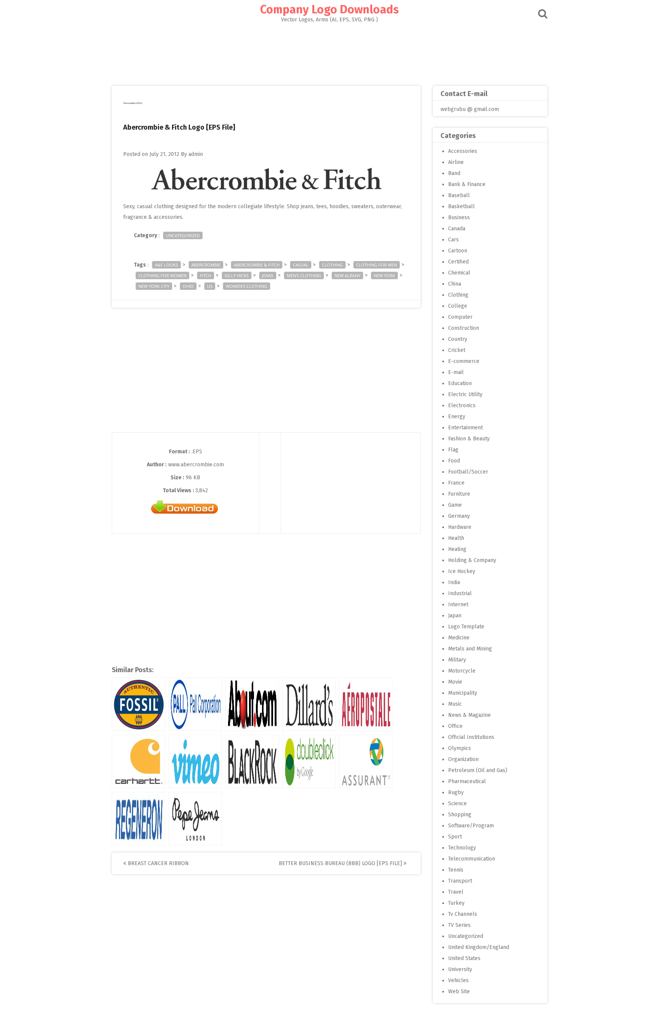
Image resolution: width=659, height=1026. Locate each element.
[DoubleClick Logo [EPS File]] (309, 761)
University (460, 969)
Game (455, 505)
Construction (463, 328)
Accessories (462, 151)
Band (454, 173)
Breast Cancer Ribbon (157, 863)
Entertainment (465, 427)
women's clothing (246, 286)
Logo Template (466, 626)
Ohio (188, 286)
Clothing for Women (162, 275)
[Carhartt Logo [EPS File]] (138, 761)
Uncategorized (183, 235)
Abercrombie (205, 265)
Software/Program (471, 825)
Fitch (205, 275)
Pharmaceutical (467, 781)
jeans (267, 275)
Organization (463, 759)
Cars (453, 239)
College (457, 306)
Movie (455, 682)
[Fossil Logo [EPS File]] (138, 704)
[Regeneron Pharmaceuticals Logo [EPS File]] (138, 818)
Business (459, 217)
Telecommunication (471, 859)
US (209, 286)
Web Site (459, 991)
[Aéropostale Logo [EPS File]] (365, 704)
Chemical (459, 273)
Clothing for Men (376, 265)
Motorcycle (462, 671)
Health (456, 538)
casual (301, 265)
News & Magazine (469, 715)
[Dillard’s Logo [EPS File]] (309, 704)
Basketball (461, 206)
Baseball (459, 195)
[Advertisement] (329, 52)
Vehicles (458, 980)
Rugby (456, 792)
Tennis (455, 870)
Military (457, 660)
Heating (457, 549)
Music (455, 704)
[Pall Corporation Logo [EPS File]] (195, 704)
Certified (458, 262)
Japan (454, 615)
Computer (460, 317)
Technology (462, 848)
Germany (459, 516)
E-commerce (463, 361)
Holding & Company (472, 560)
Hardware (459, 527)
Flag (453, 449)
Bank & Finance (466, 184)
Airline (456, 162)
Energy (456, 416)
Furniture (459, 494)
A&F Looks (166, 265)
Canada (456, 228)
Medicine (458, 637)
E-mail (456, 372)
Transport (460, 881)
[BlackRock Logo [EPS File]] (252, 761)
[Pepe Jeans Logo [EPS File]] (195, 818)
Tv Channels (462, 914)
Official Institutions (471, 737)
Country (457, 339)
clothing (332, 265)
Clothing (458, 295)
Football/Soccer (468, 472)
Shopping (459, 814)
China (454, 284)
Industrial (460, 593)
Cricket (456, 350)
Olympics (459, 748)
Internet (458, 604)
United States (464, 958)
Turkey (456, 903)
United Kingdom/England (478, 947)
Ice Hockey (461, 571)
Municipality (462, 693)
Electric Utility (465, 394)
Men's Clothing (304, 275)
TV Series (459, 925)
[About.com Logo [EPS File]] (252, 704)
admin (195, 154)
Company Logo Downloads (329, 9)
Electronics (462, 405)
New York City (153, 286)
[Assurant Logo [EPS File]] (365, 761)
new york (384, 275)
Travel (455, 892)
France (456, 483)
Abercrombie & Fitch (257, 265)
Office (455, 726)
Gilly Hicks (237, 275)
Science (457, 803)
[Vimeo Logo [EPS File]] (195, 761)
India (454, 582)
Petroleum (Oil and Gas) (477, 770)
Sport (455, 836)
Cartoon (457, 250)
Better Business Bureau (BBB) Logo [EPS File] (341, 863)
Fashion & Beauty (469, 438)
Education (460, 383)
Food (454, 461)
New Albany (347, 275)
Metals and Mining (470, 648)
